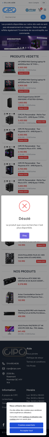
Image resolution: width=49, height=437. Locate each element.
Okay (24, 235)
